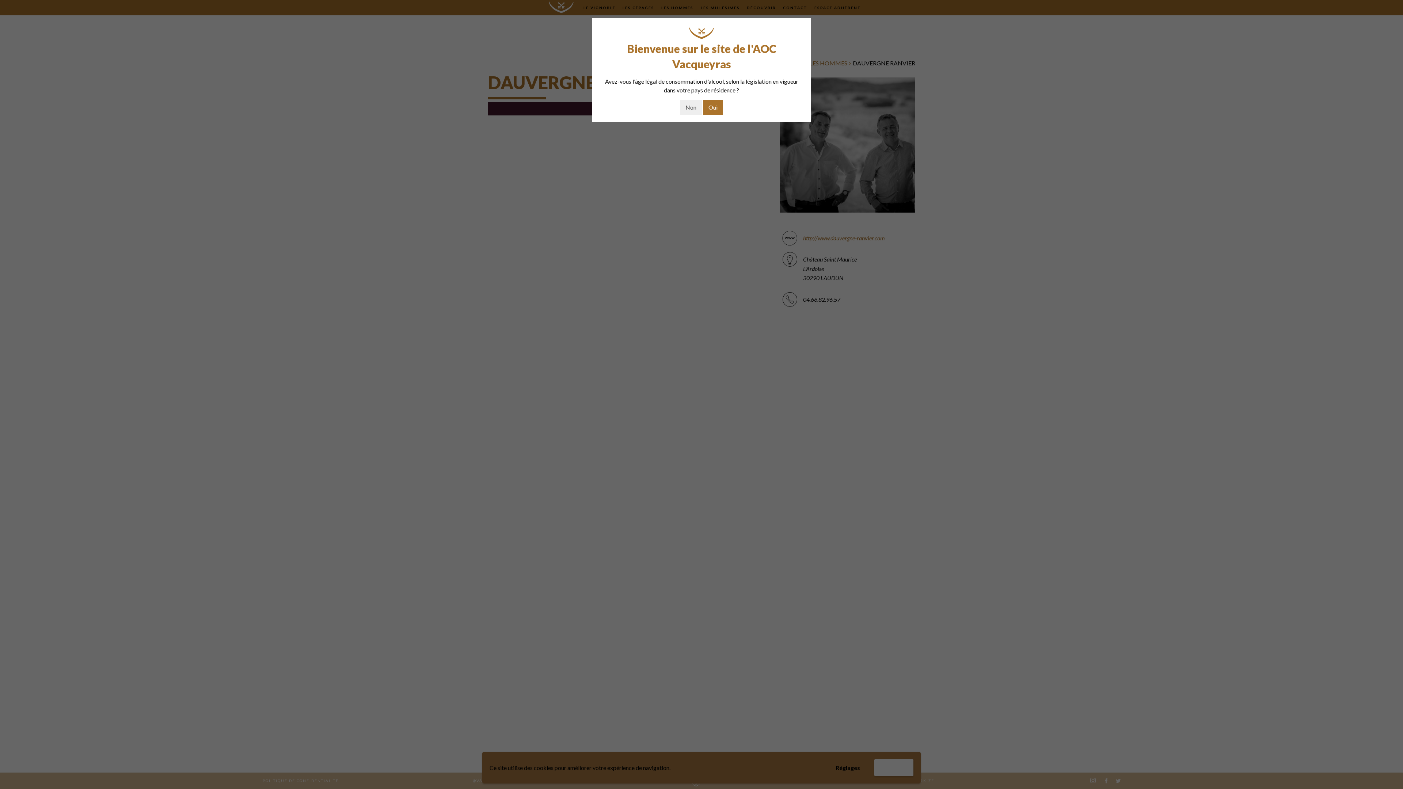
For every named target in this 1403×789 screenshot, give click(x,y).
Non (690, 107)
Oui (713, 107)
